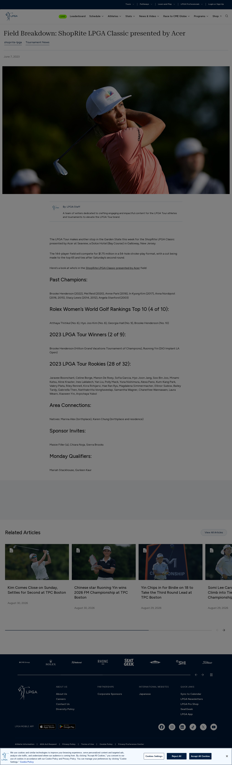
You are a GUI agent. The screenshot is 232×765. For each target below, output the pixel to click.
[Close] (226, 756)
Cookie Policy (27, 762)
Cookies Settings (154, 756)
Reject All (176, 756)
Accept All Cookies (200, 756)
